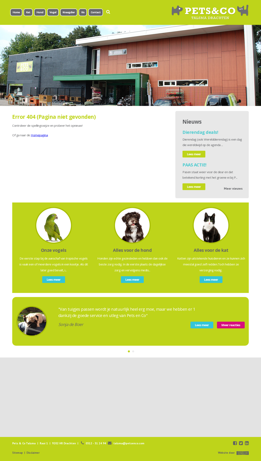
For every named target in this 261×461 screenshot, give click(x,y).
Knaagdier (69, 12)
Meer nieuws (233, 188)
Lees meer (194, 154)
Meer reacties (230, 325)
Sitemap (17, 452)
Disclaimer (33, 452)
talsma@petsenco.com (128, 443)
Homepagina (39, 135)
